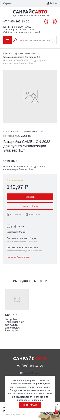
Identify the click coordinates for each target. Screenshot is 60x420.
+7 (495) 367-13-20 (16, 21)
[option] (16, 314)
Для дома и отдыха (25, 53)
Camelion (26, 135)
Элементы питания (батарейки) (20, 57)
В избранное (33, 214)
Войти (53, 3)
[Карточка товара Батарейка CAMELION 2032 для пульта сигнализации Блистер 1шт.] (17, 299)
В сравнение (16, 214)
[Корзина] (54, 22)
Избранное (46, 22)
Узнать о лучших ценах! (15, 414)
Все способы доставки (18, 257)
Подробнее (36, 400)
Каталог (7, 53)
